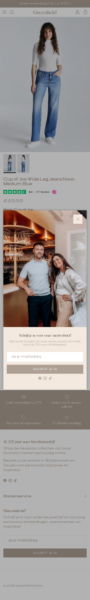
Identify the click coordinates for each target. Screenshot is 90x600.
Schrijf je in (45, 369)
